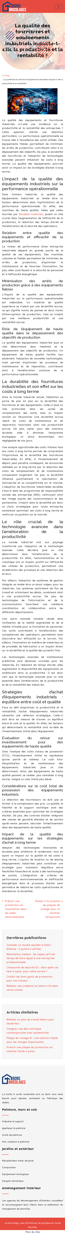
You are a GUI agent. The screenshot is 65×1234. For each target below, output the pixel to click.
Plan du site (32, 1232)
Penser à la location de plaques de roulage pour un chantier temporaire (47, 909)
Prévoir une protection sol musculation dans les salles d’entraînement (15, 909)
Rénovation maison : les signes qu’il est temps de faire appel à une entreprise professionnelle (30, 958)
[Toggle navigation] (58, 6)
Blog (7, 76)
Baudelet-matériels (31, 214)
